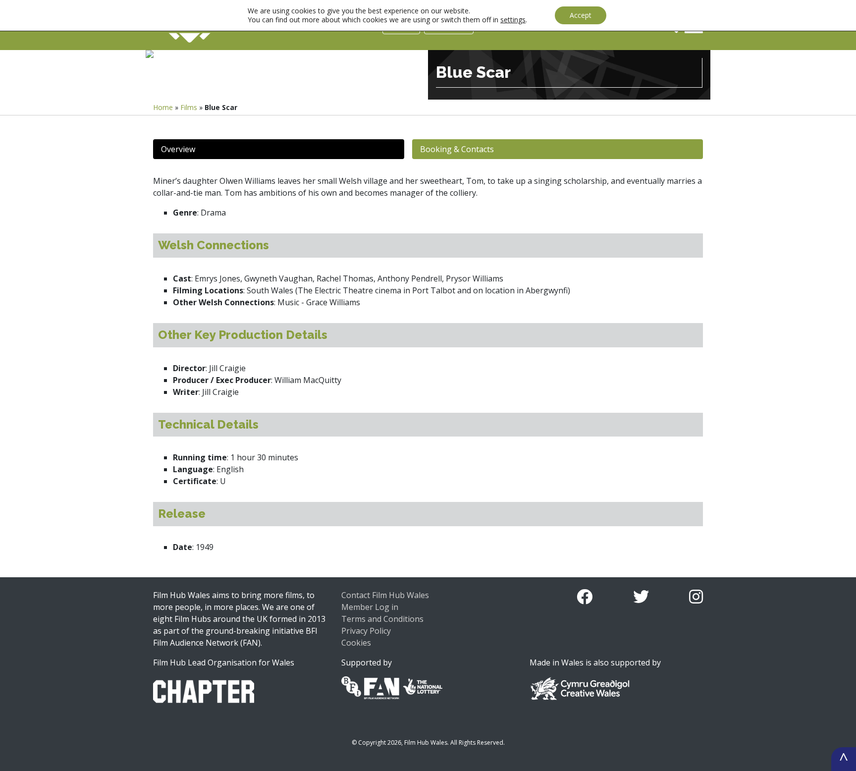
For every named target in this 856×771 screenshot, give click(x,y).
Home (163, 107)
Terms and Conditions (382, 618)
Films (188, 107)
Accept (580, 15)
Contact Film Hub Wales (385, 595)
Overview (178, 149)
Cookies (356, 642)
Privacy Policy (366, 630)
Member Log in (369, 607)
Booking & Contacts (457, 149)
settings (513, 19)
